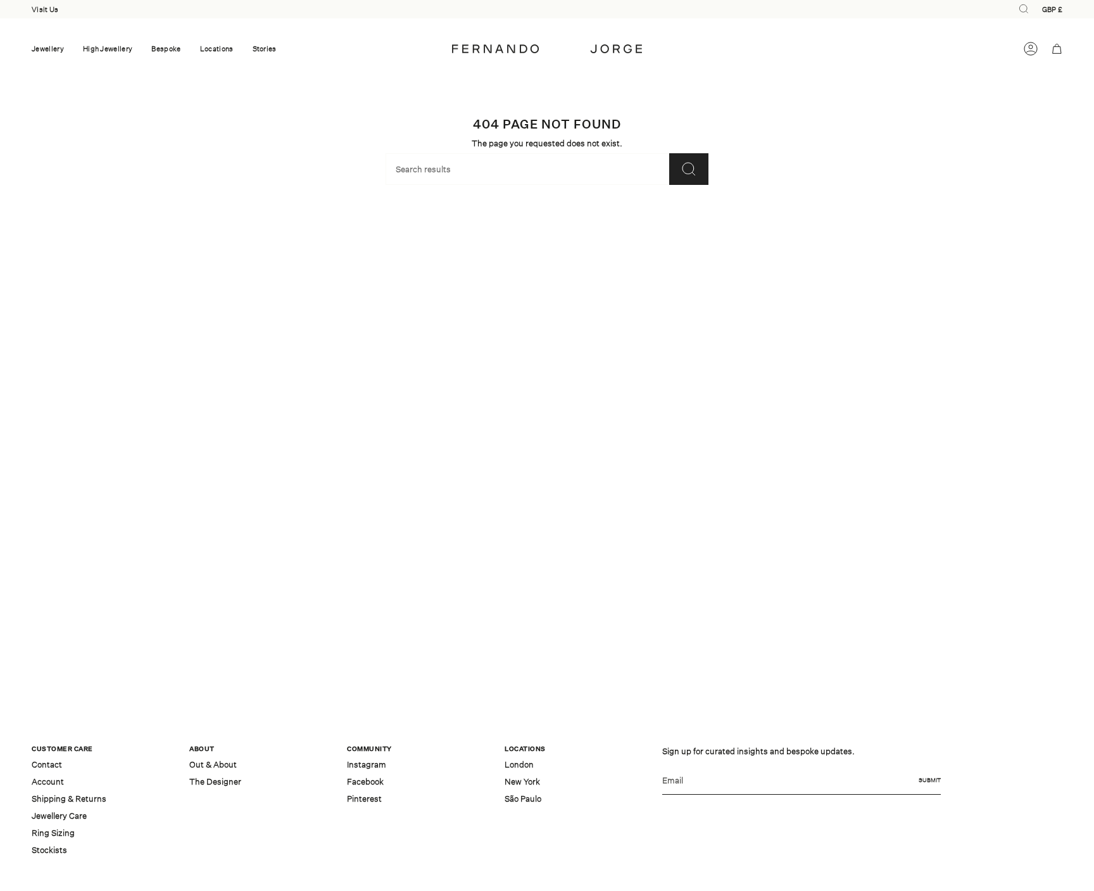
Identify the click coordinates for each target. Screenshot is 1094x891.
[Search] (688, 169)
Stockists (49, 850)
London (519, 764)
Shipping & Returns (69, 798)
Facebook (365, 781)
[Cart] (1057, 49)
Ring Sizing (53, 832)
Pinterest (364, 798)
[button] (47, 48)
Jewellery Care (59, 815)
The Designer (215, 781)
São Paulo (523, 798)
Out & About (213, 764)
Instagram (366, 764)
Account (48, 781)
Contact (47, 764)
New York (522, 781)
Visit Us (45, 9)
